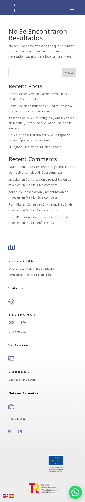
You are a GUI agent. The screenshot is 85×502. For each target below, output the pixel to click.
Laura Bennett (18, 167)
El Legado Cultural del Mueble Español (35, 147)
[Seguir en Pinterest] (9, 431)
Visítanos (15, 288)
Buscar (69, 72)
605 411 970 (17, 322)
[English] (6, 496)
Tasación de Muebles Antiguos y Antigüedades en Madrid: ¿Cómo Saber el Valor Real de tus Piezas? (41, 123)
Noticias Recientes (23, 393)
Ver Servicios (18, 345)
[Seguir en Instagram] (19, 431)
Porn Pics (15, 204)
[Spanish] (12, 496)
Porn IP (13, 217)
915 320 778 (17, 331)
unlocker (14, 179)
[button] (75, 492)
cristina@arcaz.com (22, 379)
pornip (12, 192)
